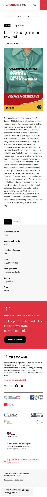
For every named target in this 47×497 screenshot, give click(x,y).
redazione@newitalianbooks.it (15, 380)
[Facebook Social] (16, 385)
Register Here (15, 339)
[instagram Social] (21, 385)
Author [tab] (17, 221)
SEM (6, 235)
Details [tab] (8, 221)
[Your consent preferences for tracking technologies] (12, 492)
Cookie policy (19, 480)
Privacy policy (8, 480)
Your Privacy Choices (19, 490)
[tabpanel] (23, 261)
